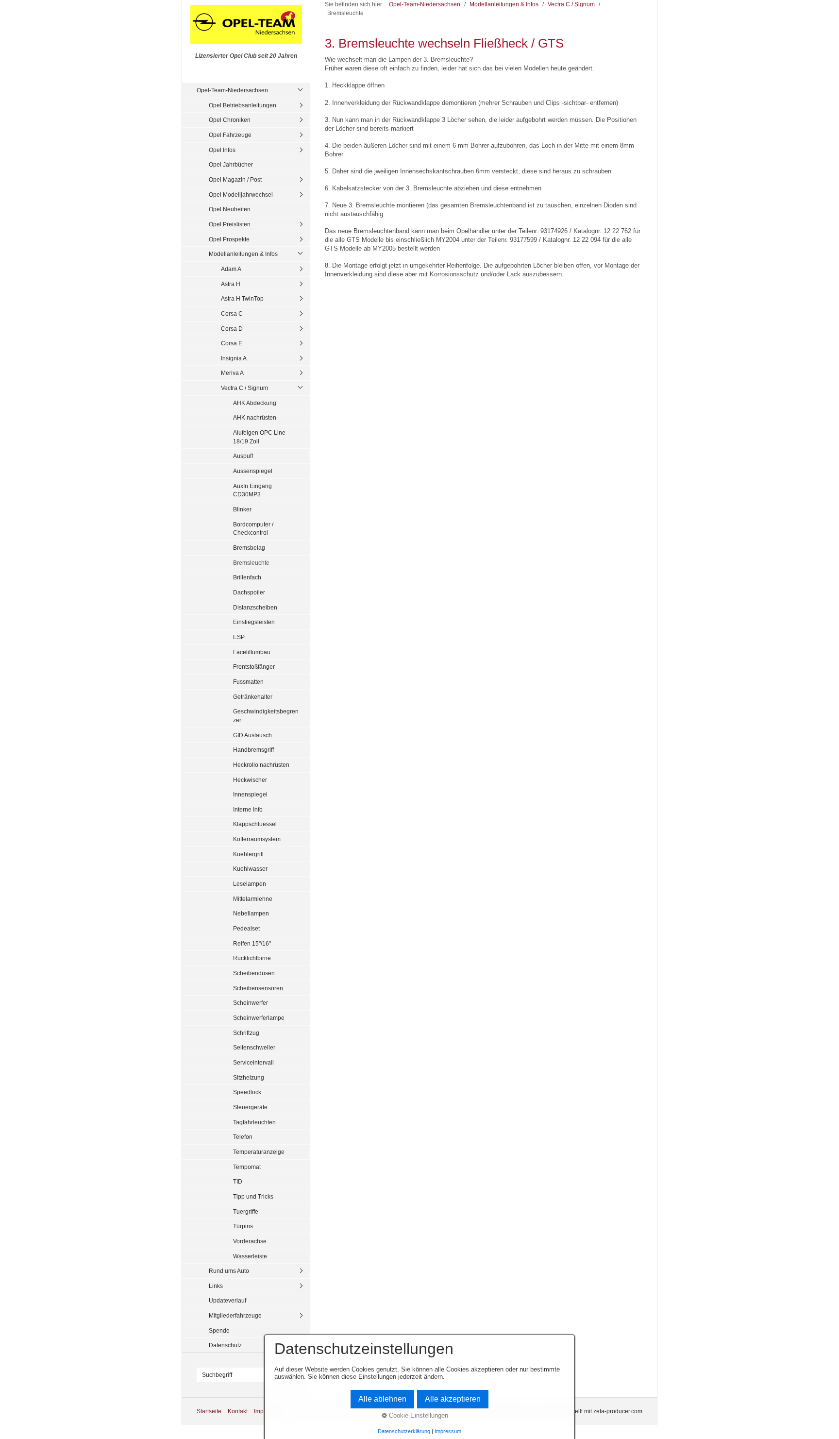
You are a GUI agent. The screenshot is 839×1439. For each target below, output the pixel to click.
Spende (219, 1330)
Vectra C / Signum (244, 388)
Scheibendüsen (254, 973)
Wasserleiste (250, 1256)
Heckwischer (250, 780)
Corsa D (232, 328)
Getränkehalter (252, 697)
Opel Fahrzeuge (230, 135)
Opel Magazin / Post (235, 179)
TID (237, 1181)
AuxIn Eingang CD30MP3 (252, 490)
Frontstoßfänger (254, 666)
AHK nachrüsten (254, 417)
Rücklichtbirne (252, 958)
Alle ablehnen (382, 1399)
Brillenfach (247, 577)
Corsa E (231, 343)
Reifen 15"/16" (252, 943)
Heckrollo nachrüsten (261, 765)
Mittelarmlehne (252, 899)
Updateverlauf (227, 1300)
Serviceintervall (253, 1062)
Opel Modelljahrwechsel (241, 194)
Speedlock (247, 1092)
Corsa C (232, 313)
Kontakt (238, 1411)
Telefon (242, 1137)
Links (216, 1286)
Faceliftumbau (251, 652)
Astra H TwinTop (242, 298)
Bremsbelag (249, 547)
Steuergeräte (250, 1107)
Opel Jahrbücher (231, 164)
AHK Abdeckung (254, 403)
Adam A (231, 269)
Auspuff (243, 456)
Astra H (230, 284)
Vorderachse (250, 1241)
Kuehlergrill (248, 854)
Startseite (209, 1411)
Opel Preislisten (230, 224)
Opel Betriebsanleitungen (242, 105)
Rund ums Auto (229, 1271)
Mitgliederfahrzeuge (235, 1315)
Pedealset (246, 928)
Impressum (448, 1431)
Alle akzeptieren (453, 1399)
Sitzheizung (248, 1077)
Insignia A (234, 358)
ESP (239, 637)
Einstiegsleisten (254, 622)
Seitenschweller (254, 1047)
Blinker (242, 509)
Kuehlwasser (250, 868)
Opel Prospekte (229, 239)
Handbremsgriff (253, 749)
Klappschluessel (255, 824)
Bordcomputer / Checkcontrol (253, 528)
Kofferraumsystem (257, 839)
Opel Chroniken (230, 120)
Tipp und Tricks (253, 1196)
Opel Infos (222, 150)
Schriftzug (246, 1033)
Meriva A (232, 373)
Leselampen (249, 883)
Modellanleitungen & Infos (243, 254)
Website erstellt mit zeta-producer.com (592, 1411)
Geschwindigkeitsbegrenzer (266, 715)
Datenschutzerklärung (404, 1431)
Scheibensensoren (258, 988)
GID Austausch (252, 735)
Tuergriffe (245, 1211)
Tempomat (247, 1167)
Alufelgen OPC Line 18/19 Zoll (259, 436)
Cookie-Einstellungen (417, 1415)
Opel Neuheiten (230, 209)
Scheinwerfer (250, 1002)
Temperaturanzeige (259, 1152)
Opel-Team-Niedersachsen (232, 90)
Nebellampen (251, 913)
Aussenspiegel (252, 471)
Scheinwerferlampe (259, 1018)
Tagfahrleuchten (254, 1122)
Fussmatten (248, 681)
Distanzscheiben (255, 607)
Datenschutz (225, 1345)
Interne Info (248, 809)
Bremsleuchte (251, 562)
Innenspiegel (250, 794)
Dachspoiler (249, 592)
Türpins (243, 1226)
